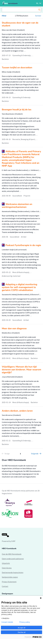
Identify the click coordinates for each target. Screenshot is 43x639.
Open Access (7, 568)
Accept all (21, 628)
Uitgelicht (6, 563)
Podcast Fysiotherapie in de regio (23, 245)
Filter (4, 16)
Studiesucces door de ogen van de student (20, 24)
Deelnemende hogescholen (12, 572)
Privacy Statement (9, 582)
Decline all (21, 632)
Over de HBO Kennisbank (11, 554)
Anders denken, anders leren (17, 410)
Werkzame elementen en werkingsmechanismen (17, 206)
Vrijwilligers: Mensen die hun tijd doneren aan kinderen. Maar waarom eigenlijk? (21, 369)
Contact (5, 586)
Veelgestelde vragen (10, 577)
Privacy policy (24, 622)
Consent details (7, 622)
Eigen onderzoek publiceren (13, 558)
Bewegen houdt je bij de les (16, 109)
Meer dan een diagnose (14, 328)
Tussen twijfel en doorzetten (17, 67)
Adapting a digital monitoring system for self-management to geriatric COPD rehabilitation (19, 287)
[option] (21, 508)
